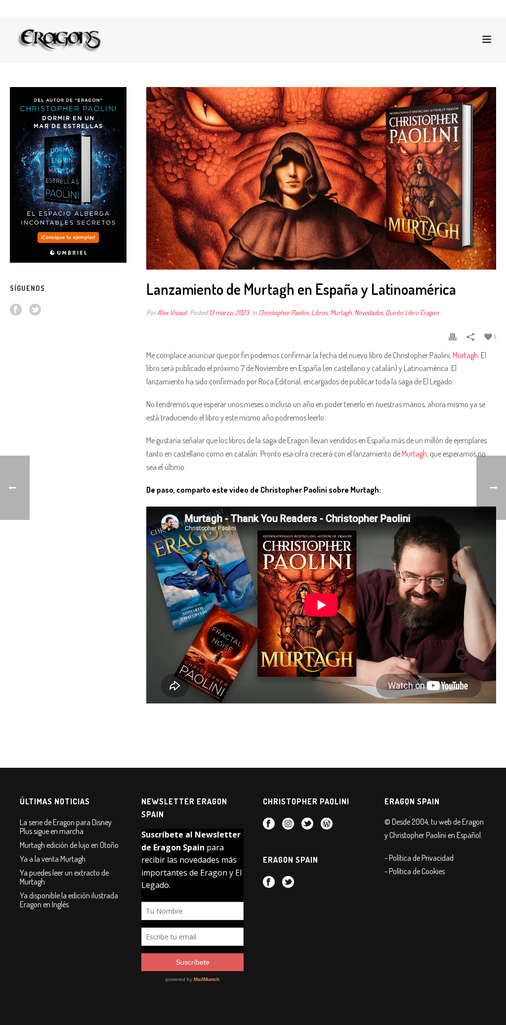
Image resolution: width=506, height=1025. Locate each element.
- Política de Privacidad (419, 858)
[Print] (453, 336)
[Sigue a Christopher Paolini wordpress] (327, 824)
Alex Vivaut (172, 312)
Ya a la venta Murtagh (52, 858)
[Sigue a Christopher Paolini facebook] (269, 824)
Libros (319, 312)
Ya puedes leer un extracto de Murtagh (64, 877)
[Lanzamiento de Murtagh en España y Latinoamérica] (321, 178)
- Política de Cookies (414, 871)
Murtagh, (415, 454)
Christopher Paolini (283, 312)
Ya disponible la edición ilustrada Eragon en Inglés (69, 900)
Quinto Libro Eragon (412, 312)
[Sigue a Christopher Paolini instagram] (288, 824)
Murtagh (341, 312)
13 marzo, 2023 (229, 312)
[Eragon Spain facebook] (16, 310)
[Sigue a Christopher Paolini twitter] (307, 824)
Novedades (368, 312)
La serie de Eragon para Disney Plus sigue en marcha (66, 827)
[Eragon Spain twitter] (35, 310)
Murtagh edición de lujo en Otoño (69, 844)
